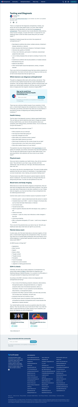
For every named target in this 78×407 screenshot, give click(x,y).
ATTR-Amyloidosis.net (32, 369)
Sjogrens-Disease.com (61, 378)
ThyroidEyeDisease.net (61, 388)
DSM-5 (24, 271)
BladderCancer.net (31, 373)
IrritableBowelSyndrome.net (48, 373)
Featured (43, 1)
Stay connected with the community (19, 338)
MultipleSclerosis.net (46, 390)
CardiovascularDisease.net (33, 378)
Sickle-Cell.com (59, 377)
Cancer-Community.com (32, 377)
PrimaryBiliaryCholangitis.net (62, 367)
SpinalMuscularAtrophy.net (62, 386)
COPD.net (29, 386)
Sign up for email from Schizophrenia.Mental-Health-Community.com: (26, 93)
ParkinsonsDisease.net (61, 363)
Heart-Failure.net (45, 357)
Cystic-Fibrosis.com (31, 388)
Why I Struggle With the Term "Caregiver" (38, 323)
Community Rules (60, 395)
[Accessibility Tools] (65, 1)
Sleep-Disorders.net (60, 382)
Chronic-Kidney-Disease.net (33, 384)
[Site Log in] (68, 1)
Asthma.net (29, 365)
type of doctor (38, 148)
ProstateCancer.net (60, 369)
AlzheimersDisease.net (32, 363)
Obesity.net (58, 359)
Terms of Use (10, 345)
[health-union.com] (13, 355)
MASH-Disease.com (46, 380)
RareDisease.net (59, 373)
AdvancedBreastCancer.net (33, 357)
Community (15, 1)
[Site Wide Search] (63, 1)
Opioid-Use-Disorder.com (61, 361)
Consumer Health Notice (32, 395)
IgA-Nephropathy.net (46, 369)
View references (14, 331)
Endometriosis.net (31, 390)
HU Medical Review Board (21, 18)
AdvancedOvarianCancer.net (33, 359)
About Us (10, 395)
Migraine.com (45, 388)
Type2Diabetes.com (60, 390)
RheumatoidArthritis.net (61, 375)
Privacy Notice (41, 99)
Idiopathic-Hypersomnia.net (48, 367)
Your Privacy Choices (43, 395)
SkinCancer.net (59, 380)
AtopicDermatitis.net (31, 367)
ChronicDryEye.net (31, 380)
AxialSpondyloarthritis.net (32, 371)
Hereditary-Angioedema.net (48, 361)
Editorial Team (16, 15)
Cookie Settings (52, 395)
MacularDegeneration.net (47, 378)
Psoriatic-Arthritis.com (61, 371)
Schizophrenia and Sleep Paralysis (17, 323)
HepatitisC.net (45, 359)
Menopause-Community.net (48, 382)
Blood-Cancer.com (31, 375)
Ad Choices (10, 397)
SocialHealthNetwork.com (62, 384)
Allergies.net (30, 361)
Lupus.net (44, 377)
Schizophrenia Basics (25, 1)
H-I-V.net (44, 363)
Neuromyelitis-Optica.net (61, 357)
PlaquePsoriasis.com (60, 365)
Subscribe (41, 97)
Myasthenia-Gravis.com (47, 392)
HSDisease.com (45, 365)
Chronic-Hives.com (31, 382)
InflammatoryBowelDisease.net (48, 371)
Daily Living (35, 1)
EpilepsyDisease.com (31, 392)
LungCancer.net (45, 375)
